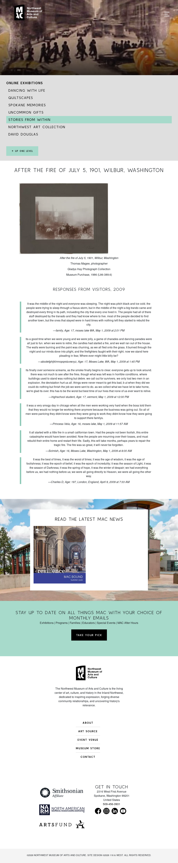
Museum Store (88, 748)
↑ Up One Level (22, 151)
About (88, 722)
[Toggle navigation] (167, 14)
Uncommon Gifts (26, 112)
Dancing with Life (26, 90)
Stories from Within (29, 120)
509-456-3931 (111, 804)
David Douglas (23, 134)
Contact (87, 756)
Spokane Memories (27, 105)
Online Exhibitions (24, 83)
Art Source (88, 731)
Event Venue (88, 739)
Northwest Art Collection (36, 127)
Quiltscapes (20, 98)
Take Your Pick (89, 635)
